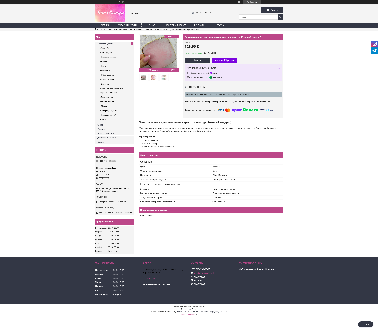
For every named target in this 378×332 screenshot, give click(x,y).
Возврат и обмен (105, 133)
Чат (368, 324)
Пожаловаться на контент (188, 312)
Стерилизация (107, 79)
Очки (103, 119)
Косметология (107, 102)
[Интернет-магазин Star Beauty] (109, 21)
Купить (197, 60)
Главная (105, 25)
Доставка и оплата (175, 25)
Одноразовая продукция (112, 88)
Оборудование (107, 75)
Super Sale (106, 48)
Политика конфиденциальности (214, 312)
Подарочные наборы (110, 115)
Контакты (199, 25)
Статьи (220, 25)
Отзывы (101, 129)
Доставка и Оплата (106, 137)
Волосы (104, 62)
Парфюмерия (107, 97)
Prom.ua (202, 306)
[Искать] (281, 17)
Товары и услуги (127, 25)
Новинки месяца (108, 57)
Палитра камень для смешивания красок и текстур (127, 29)
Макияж (104, 106)
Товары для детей (109, 111)
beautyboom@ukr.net (108, 168)
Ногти (103, 66)
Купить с (219, 60)
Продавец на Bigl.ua (189, 309)
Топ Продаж (106, 53)
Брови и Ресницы (109, 93)
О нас (152, 25)
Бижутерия (106, 84)
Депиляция (106, 70)
